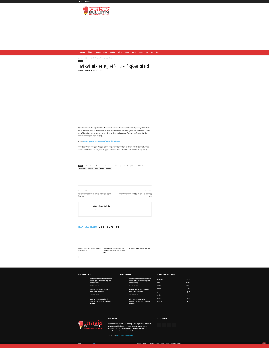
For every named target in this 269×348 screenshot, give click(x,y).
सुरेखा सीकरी (108, 168)
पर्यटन (134, 52)
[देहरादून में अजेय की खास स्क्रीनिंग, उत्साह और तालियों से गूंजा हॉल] (89, 239)
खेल (147, 52)
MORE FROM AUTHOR (109, 227)
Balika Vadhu (88, 166)
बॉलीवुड (96, 168)
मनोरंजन (120, 52)
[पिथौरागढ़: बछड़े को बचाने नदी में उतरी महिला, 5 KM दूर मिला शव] (83, 292)
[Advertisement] (152, 10)
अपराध (105, 52)
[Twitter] (182, 1)
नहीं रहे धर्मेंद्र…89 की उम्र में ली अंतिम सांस (139, 248)
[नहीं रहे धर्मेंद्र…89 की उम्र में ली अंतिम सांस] (140, 239)
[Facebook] (175, 1)
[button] (188, 52)
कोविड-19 (90, 52)
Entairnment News (114, 166)
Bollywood (97, 166)
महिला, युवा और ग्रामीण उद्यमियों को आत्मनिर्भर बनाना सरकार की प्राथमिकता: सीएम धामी (100, 301)
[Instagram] (178, 1)
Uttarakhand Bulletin (87, 70)
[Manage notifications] (264, 343)
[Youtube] (189, 1)
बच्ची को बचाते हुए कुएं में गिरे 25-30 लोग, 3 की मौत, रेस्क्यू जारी (135, 195)
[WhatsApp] (80, 75)
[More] (95, 75)
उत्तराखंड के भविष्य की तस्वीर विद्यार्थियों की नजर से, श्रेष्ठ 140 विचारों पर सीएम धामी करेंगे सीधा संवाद (101, 281)
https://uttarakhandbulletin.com (101, 209)
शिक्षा (157, 52)
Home (80, 58)
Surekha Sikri (125, 166)
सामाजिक (140, 52)
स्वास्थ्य (127, 52)
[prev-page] (79, 257)
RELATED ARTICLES (87, 227)
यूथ (152, 52)
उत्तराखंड (82, 52)
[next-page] (83, 257)
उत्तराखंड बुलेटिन (82, 168)
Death (104, 166)
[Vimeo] (185, 1)
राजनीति (98, 52)
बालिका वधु (90, 168)
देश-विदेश (112, 52)
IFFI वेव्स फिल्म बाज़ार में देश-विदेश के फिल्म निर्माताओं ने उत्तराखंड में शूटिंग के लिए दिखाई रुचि (114, 251)
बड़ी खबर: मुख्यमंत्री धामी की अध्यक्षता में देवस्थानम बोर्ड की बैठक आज (102, 141)
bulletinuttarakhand (124, 335)
